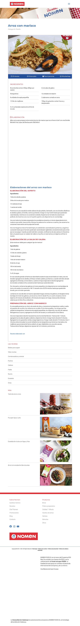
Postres (10, 361)
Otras (9, 383)
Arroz (44, 503)
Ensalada (11, 378)
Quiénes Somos (14, 503)
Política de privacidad (53, 548)
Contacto (12, 519)
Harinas (44, 516)
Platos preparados (48, 506)
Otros (44, 523)
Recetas (12, 506)
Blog (11, 516)
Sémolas (45, 519)
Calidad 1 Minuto (48, 509)
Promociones (14, 513)
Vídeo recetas (12, 352)
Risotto (10, 374)
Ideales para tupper (14, 347)
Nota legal (34, 548)
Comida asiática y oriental (16, 356)
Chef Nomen (13, 509)
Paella (10, 369)
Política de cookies (42, 548)
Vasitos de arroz (48, 513)
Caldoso (10, 365)
